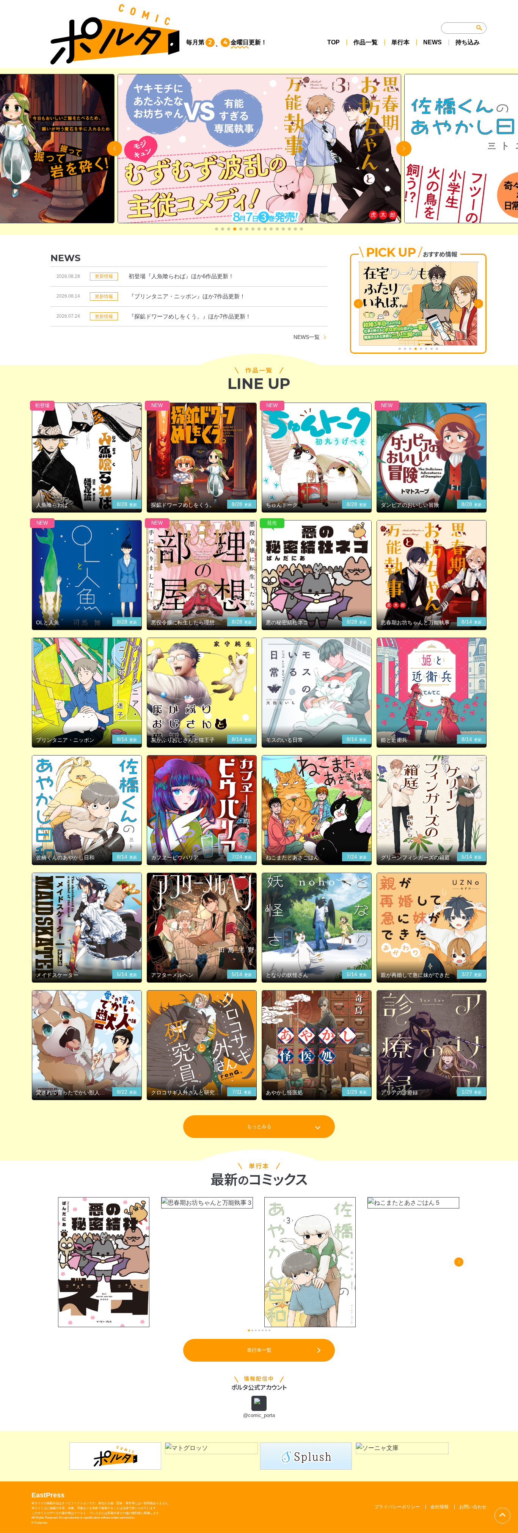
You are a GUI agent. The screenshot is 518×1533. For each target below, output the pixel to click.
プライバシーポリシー (397, 1506)
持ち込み (467, 42)
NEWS (432, 42)
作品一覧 (365, 42)
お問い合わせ (473, 1506)
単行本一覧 (259, 1350)
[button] (216, 228)
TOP (333, 42)
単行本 (400, 42)
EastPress (47, 1495)
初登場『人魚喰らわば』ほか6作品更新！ (181, 276)
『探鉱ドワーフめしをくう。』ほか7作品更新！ (190, 316)
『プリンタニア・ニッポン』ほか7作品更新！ (187, 296)
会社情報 (439, 1506)
